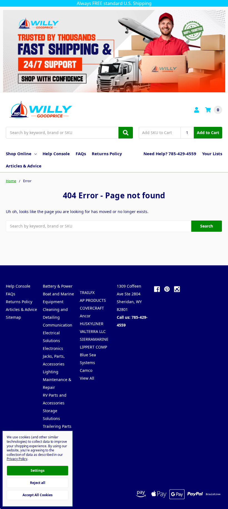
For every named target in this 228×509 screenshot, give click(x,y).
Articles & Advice (23, 166)
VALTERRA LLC (93, 331)
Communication (57, 325)
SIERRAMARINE (94, 339)
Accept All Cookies (38, 495)
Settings (37, 470)
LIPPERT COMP (93, 347)
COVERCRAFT (92, 308)
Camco (86, 370)
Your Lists (212, 153)
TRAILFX (87, 292)
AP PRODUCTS (93, 300)
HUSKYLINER (91, 323)
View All (87, 378)
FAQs (81, 153)
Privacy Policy (17, 458)
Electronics (53, 348)
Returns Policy (107, 153)
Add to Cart (208, 132)
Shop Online (18, 153)
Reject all (37, 482)
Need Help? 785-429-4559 (169, 153)
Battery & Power (58, 286)
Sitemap (13, 317)
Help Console (56, 153)
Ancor (85, 315)
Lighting (50, 371)
